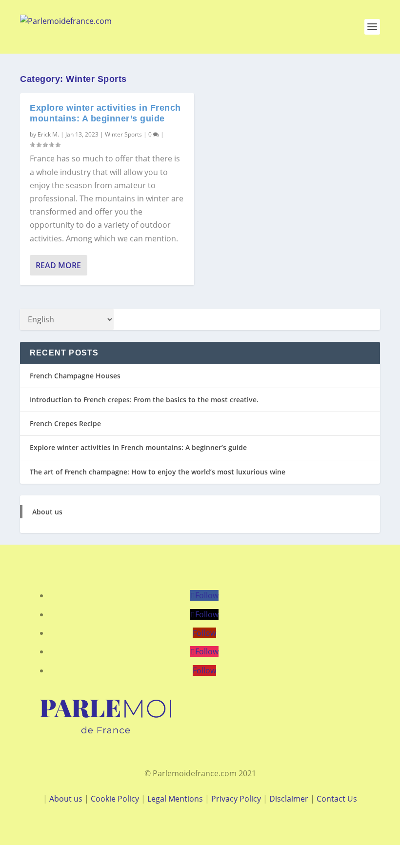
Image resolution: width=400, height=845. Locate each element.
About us (47, 511)
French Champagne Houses (75, 375)
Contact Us (337, 798)
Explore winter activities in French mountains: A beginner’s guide (105, 113)
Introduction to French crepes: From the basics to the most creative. (144, 399)
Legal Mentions (175, 798)
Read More (58, 265)
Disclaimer (288, 798)
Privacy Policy (237, 798)
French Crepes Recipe (65, 423)
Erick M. (48, 134)
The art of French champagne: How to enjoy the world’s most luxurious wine (157, 471)
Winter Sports (123, 134)
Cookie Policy (115, 798)
